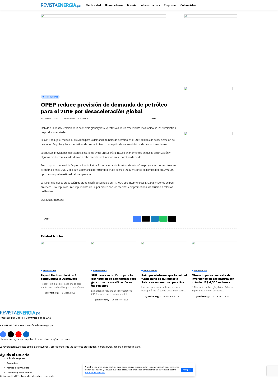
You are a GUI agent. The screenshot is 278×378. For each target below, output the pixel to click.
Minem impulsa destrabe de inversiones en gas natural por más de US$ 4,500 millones (213, 279)
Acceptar (187, 370)
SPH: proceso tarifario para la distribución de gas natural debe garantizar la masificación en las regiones (113, 280)
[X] (11, 334)
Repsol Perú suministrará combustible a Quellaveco (59, 277)
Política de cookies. (95, 372)
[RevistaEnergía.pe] (61, 5)
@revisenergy (52, 293)
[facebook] (3, 334)
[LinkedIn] (26, 334)
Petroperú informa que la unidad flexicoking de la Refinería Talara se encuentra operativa (164, 279)
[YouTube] (18, 334)
